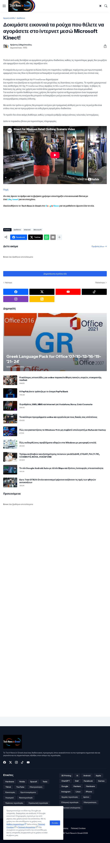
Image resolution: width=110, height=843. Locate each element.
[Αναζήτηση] (106, 6)
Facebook (88, 781)
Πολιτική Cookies (78, 828)
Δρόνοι (86, 797)
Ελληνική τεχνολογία (69, 802)
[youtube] (68, 292)
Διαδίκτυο (21, 18)
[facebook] (15, 292)
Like (9, 199)
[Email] (53, 237)
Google (64, 786)
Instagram (65, 791)
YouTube (20, 787)
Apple (98, 775)
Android (86, 775)
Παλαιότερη (100, 282)
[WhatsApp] (46, 237)
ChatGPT (65, 781)
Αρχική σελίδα (9, 18)
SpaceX (33, 781)
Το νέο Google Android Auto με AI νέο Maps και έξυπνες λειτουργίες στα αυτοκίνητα (61, 468)
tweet (15, 199)
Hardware (9, 781)
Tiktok (8, 787)
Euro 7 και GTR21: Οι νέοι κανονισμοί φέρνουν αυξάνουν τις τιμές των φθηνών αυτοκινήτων (57, 481)
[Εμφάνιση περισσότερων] (59, 237)
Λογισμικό (9, 797)
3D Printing (66, 775)
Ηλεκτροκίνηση (36, 787)
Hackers (77, 786)
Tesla (45, 781)
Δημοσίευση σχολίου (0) (55, 273)
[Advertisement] (52, 217)
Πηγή (5, 189)
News (56, 205)
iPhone (89, 791)
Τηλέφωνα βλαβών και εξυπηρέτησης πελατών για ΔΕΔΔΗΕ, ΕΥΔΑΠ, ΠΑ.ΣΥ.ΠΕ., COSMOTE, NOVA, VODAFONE (59, 455)
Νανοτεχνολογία (25, 797)
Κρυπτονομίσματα (28, 792)
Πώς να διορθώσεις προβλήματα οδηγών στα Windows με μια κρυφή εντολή (57, 442)
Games (101, 781)
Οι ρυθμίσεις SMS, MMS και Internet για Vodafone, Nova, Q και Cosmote (55, 404)
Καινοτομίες (10, 792)
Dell (76, 781)
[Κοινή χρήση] (104, 46)
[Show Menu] (4, 6)
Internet (27, 230)
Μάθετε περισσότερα (15, 824)
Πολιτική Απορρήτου (26, 827)
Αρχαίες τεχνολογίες (69, 797)
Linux (78, 791)
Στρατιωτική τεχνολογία (38, 803)
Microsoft (37, 230)
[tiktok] (94, 292)
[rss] (41, 299)
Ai (77, 775)
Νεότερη (8, 282)
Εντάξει (55, 823)
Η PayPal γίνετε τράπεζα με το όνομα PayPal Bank (43, 391)
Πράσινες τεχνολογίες (14, 803)
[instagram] (15, 299)
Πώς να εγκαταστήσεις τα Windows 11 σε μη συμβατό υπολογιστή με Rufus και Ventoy (62, 430)
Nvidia (22, 781)
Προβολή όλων (98, 246)
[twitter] (41, 292)
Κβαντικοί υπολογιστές (70, 807)
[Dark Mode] (100, 6)
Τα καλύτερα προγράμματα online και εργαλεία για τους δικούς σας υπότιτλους (58, 417)
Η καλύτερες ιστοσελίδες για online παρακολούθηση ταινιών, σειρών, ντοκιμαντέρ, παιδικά (60, 378)
